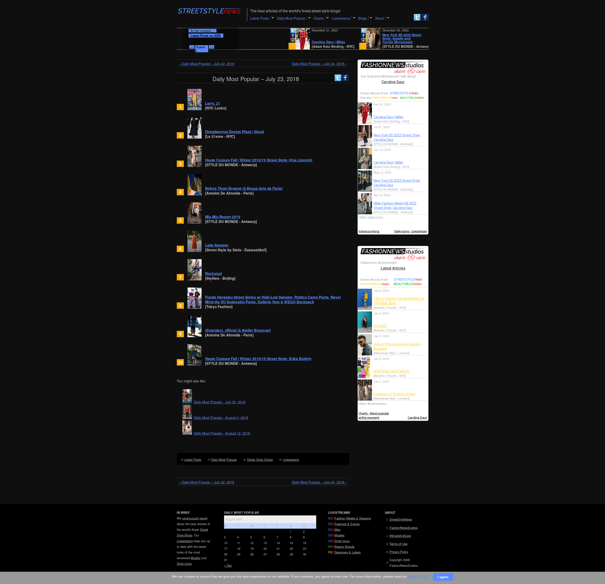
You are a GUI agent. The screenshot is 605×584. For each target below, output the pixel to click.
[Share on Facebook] (277, 36)
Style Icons (184, 563)
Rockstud (213, 273)
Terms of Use (398, 543)
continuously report (194, 518)
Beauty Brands (344, 546)
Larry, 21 (212, 103)
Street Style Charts (260, 459)
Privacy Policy (398, 551)
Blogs (362, 18)
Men (338, 529)
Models (195, 558)
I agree (443, 577)
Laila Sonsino (216, 245)
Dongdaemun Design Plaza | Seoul (234, 131)
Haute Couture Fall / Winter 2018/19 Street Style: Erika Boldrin (258, 358)
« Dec (228, 565)
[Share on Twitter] (277, 31)
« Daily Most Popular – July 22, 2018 (206, 63)
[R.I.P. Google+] (277, 41)
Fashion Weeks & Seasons (353, 518)
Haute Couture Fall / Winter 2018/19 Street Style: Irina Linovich (258, 160)
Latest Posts (192, 459)
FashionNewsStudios (403, 527)
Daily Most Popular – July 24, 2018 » (319, 63)
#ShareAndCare (400, 535)
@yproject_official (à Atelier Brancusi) (238, 330)
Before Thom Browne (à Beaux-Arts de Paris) (244, 188)
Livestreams (291, 459)
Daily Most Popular (224, 459)
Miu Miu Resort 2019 (222, 216)
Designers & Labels (348, 552)
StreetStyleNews (400, 519)
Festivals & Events (347, 524)
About (379, 18)
